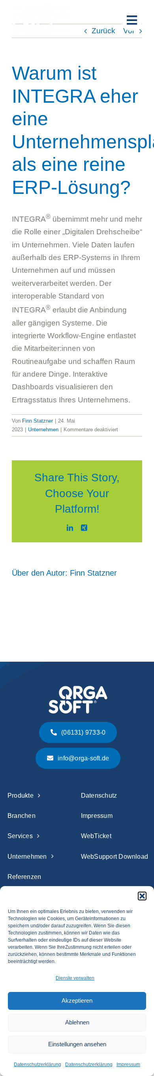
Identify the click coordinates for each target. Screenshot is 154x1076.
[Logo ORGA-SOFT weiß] (41, 9)
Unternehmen (43, 430)
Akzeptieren (77, 1000)
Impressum (128, 1064)
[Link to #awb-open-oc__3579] (131, 20)
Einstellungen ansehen (77, 1044)
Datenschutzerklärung (37, 1064)
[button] (142, 896)
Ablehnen (77, 1022)
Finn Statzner (37, 421)
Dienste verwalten (75, 978)
